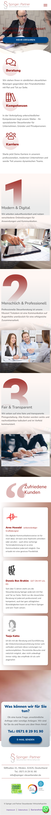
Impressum (10, 810)
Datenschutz (23, 810)
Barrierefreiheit (38, 809)
